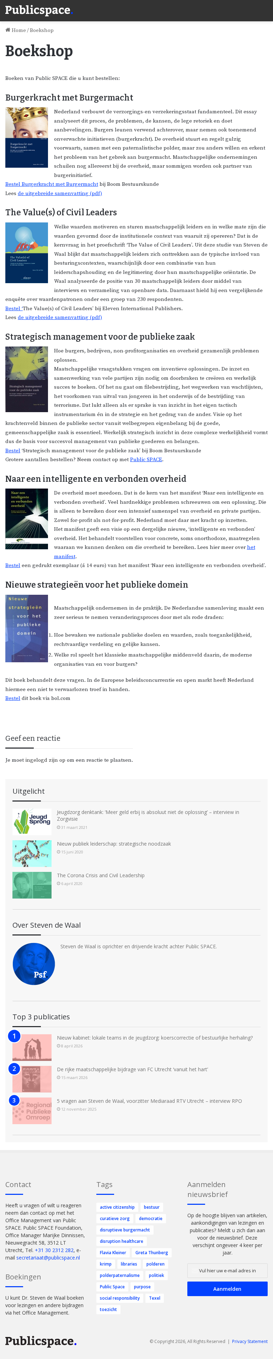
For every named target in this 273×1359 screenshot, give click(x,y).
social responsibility (120, 1298)
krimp (106, 1264)
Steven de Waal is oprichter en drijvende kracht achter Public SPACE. (138, 946)
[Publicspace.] (39, 10)
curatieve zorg (115, 1218)
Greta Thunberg (151, 1253)
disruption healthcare (121, 1241)
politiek (156, 1275)
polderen (155, 1264)
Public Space (112, 1287)
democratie (150, 1218)
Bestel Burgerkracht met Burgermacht (51, 184)
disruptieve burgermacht (125, 1230)
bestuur (152, 1207)
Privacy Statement (250, 1341)
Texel (154, 1298)
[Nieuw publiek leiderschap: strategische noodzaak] (32, 853)
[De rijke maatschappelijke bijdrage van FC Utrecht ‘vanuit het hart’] (32, 1079)
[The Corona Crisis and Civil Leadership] (32, 885)
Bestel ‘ (14, 308)
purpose (142, 1287)
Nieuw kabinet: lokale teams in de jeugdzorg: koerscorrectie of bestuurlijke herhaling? (155, 1037)
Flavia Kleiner (113, 1253)
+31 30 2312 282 (54, 1250)
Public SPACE (146, 459)
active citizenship (117, 1207)
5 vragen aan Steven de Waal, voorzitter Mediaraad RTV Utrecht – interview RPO (149, 1101)
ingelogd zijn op (45, 760)
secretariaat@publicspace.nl (48, 1257)
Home (18, 30)
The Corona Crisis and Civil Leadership (101, 875)
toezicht (108, 1309)
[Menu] (264, 7)
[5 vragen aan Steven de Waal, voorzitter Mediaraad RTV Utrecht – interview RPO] (32, 1111)
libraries (129, 1264)
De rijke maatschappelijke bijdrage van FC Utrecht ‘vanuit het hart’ (132, 1069)
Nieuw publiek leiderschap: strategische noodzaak (114, 843)
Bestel (12, 450)
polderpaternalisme (120, 1275)
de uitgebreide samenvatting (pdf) (60, 193)
